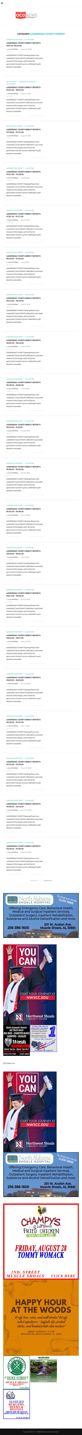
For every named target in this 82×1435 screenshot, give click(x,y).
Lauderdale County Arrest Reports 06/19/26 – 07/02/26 (23, 257)
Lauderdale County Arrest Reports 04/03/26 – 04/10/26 (23, 678)
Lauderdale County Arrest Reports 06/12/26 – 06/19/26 (23, 299)
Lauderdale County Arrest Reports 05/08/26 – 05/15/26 (23, 468)
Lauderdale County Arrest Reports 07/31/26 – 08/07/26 (23, 88)
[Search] (80, 3)
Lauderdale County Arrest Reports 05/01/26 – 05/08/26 (23, 510)
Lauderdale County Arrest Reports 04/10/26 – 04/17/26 (23, 636)
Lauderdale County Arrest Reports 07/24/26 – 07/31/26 (23, 130)
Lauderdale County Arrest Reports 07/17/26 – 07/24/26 (23, 173)
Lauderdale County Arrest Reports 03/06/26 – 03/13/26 (23, 805)
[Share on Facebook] (24, 71)
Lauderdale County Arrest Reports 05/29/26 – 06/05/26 (23, 383)
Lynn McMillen (13, 49)
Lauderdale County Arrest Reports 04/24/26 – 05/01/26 (23, 552)
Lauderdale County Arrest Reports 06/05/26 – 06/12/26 (23, 341)
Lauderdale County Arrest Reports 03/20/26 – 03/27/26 (23, 720)
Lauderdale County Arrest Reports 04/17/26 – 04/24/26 (23, 594)
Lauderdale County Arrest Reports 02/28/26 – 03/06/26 (23, 847)
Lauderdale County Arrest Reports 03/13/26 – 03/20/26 (23, 763)
